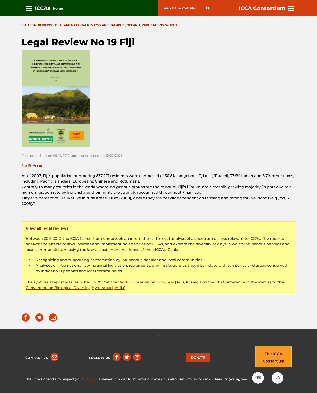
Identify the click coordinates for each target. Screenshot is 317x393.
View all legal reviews (47, 228)
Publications (153, 25)
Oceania (133, 25)
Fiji (24, 25)
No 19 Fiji (30, 165)
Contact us (36, 358)
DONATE (198, 358)
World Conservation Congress (146, 282)
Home (58, 8)
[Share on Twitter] (39, 317)
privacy (90, 379)
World (171, 25)
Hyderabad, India (108, 288)
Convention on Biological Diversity (58, 288)
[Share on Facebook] (26, 317)
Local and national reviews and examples (89, 25)
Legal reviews (40, 25)
